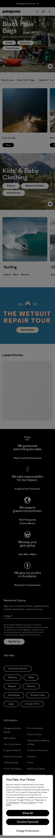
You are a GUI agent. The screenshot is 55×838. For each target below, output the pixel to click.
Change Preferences (27, 830)
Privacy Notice (28, 802)
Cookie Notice (12, 802)
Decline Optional (27, 822)
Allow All (27, 813)
